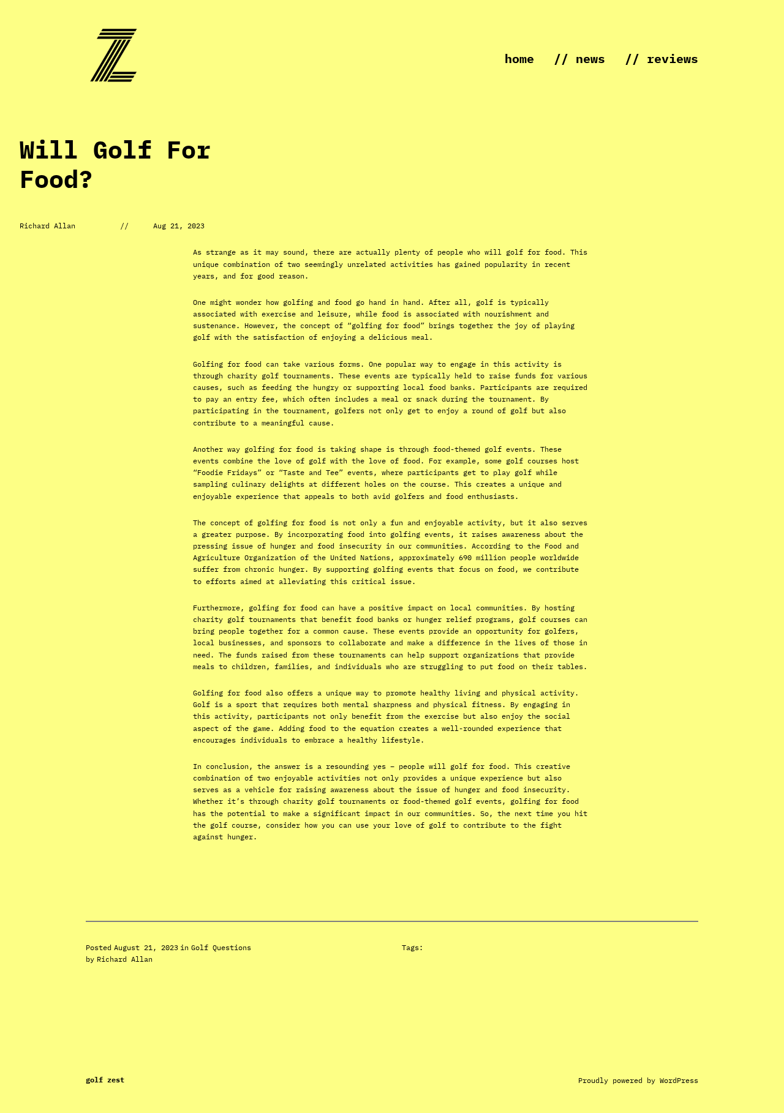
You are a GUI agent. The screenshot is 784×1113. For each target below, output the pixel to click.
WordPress (679, 1080)
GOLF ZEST (105, 1079)
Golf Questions (221, 947)
